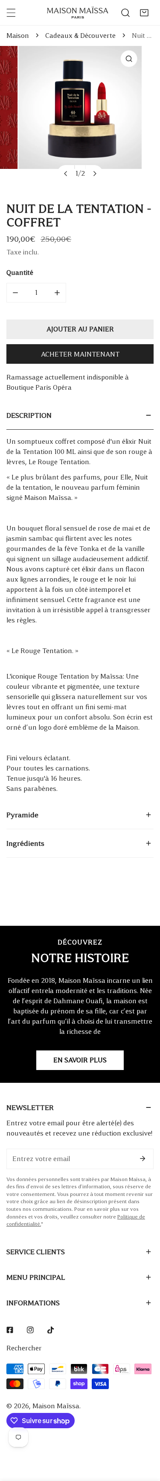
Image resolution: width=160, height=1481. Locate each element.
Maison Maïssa (55, 1406)
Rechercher (24, 1348)
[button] (144, 12)
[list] (80, 117)
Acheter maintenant (80, 354)
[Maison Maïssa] (78, 12)
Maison (17, 35)
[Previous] (65, 173)
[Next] (94, 173)
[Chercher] (125, 12)
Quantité (19, 272)
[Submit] (142, 1158)
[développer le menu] (11, 12)
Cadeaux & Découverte (80, 35)
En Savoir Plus (80, 1060)
